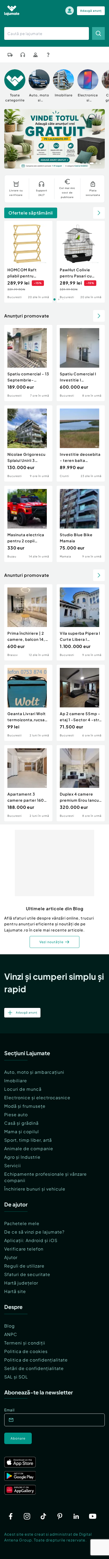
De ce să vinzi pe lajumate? (34, 1232)
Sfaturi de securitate (27, 1274)
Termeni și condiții (24, 1343)
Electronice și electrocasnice (37, 1097)
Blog (9, 1326)
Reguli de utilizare (24, 1266)
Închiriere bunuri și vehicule (34, 1189)
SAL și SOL (16, 1377)
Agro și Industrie (22, 1157)
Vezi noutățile (51, 942)
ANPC (10, 1334)
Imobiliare (15, 1080)
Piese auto (16, 1114)
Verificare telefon (23, 1249)
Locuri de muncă (23, 1089)
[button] (79, 163)
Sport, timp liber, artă (28, 1140)
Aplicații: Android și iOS (30, 1240)
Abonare (18, 1438)
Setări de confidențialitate (34, 1368)
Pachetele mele (21, 1223)
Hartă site (15, 1291)
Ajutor (10, 1257)
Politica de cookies (26, 1351)
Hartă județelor (21, 1283)
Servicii (12, 1165)
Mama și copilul (21, 1131)
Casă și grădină (21, 1123)
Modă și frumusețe (25, 1106)
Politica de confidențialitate (36, 1360)
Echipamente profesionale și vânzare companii (45, 1177)
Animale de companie (28, 1148)
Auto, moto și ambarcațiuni (34, 1072)
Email (9, 1409)
